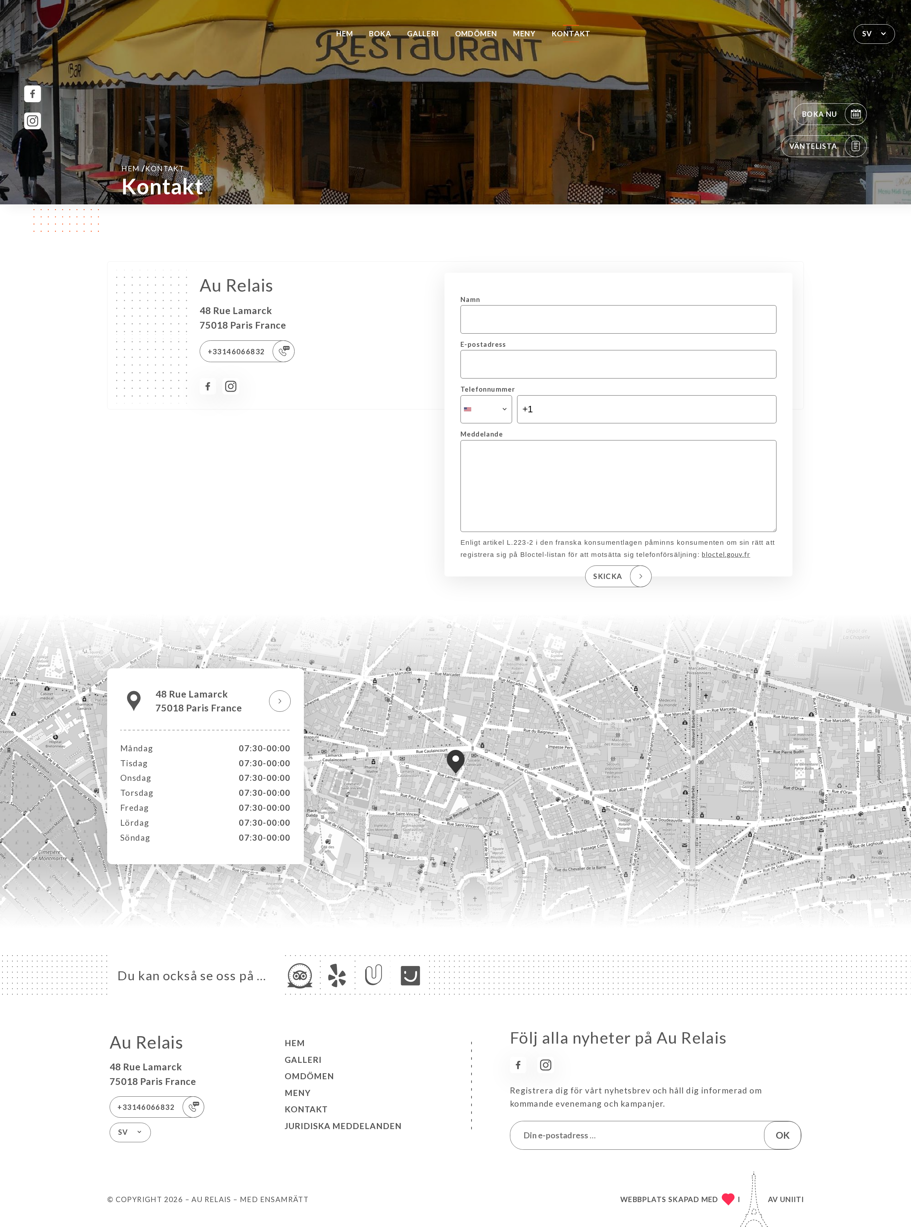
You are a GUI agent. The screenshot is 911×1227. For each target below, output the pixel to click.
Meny (524, 33)
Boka (380, 33)
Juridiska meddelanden (343, 1126)
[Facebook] (32, 93)
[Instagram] (32, 121)
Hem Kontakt (152, 168)
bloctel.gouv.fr (726, 554)
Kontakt (571, 33)
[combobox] (486, 409)
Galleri (423, 33)
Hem (344, 33)
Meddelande (481, 434)
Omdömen (476, 33)
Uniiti (792, 1199)
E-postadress (483, 344)
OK (783, 1135)
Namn (470, 299)
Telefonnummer (487, 389)
